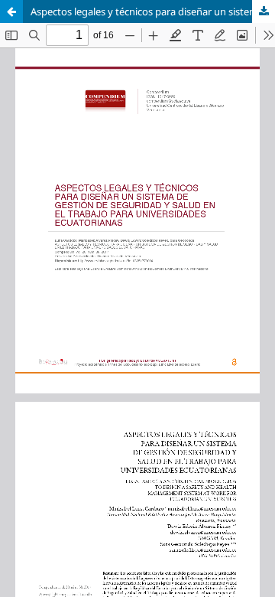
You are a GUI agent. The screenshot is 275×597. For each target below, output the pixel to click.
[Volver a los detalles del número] (11, 11)
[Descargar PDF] (263, 11)
